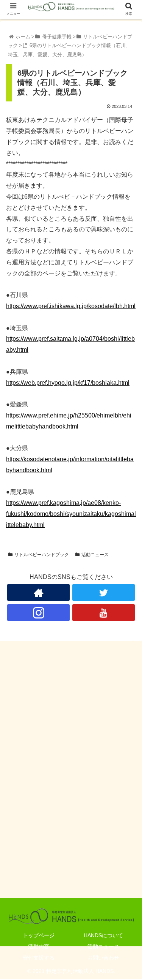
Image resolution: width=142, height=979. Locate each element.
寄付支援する (39, 958)
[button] (127, 745)
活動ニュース (95, 554)
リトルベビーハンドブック (41, 554)
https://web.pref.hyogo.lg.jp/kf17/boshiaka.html (68, 383)
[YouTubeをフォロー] (103, 612)
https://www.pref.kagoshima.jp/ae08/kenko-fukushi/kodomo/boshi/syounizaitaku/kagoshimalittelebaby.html (71, 514)
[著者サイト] (38, 592)
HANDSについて (103, 935)
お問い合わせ (103, 958)
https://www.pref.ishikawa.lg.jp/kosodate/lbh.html (71, 306)
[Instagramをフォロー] (38, 612)
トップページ (39, 935)
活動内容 (38, 946)
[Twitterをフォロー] (103, 592)
